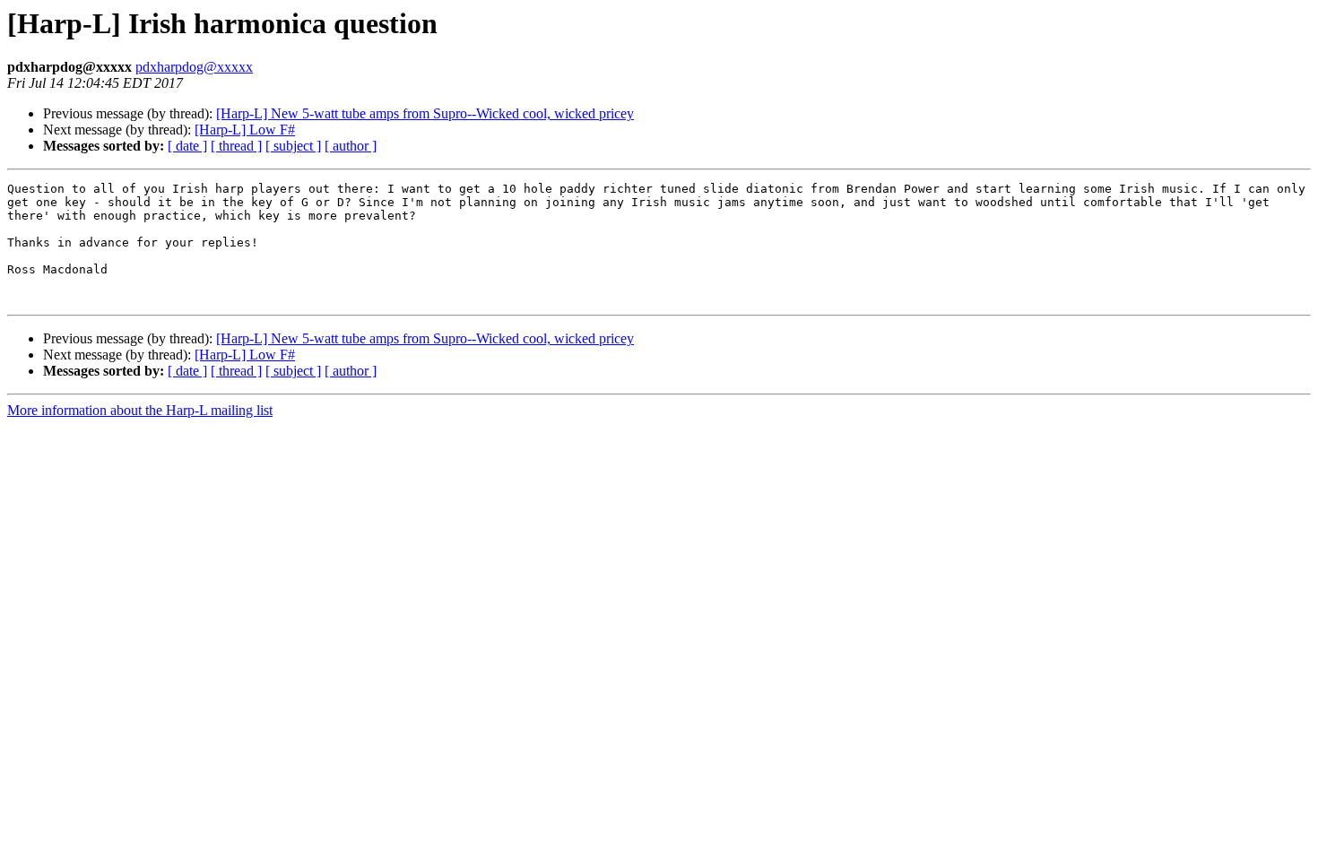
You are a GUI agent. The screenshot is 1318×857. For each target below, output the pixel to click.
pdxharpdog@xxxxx (194, 66)
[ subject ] (293, 145)
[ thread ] (236, 145)
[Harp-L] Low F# (245, 129)
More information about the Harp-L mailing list (140, 410)
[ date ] (187, 145)
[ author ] (351, 145)
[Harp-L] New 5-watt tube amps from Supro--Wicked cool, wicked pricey (425, 113)
